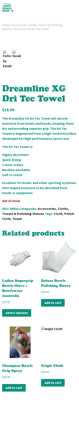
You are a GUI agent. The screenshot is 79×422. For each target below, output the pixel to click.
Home (6, 25)
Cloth (58, 214)
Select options (16, 313)
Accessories (19, 25)
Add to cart (52, 302)
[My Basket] (70, 8)
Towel (17, 219)
